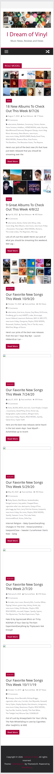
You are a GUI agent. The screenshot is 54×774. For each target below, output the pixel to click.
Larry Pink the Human (29, 509)
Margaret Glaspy (31, 130)
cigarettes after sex (13, 506)
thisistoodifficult (12, 518)
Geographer (10, 414)
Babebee (20, 124)
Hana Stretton (11, 127)
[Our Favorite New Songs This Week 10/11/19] (27, 657)
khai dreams (32, 704)
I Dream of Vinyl (27, 34)
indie (39, 127)
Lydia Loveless (21, 414)
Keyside (44, 127)
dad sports (26, 506)
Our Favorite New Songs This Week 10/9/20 (24, 296)
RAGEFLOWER (25, 136)
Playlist (31, 321)
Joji (39, 605)
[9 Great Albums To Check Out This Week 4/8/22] (27, 182)
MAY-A (36, 318)
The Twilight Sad (12, 713)
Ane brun (20, 312)
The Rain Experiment (26, 614)
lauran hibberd (11, 318)
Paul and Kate (30, 304)
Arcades (11, 602)
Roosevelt (9, 324)
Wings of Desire (20, 327)
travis (41, 324)
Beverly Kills (28, 602)
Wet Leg (34, 232)
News (9, 101)
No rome (23, 512)
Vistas (21, 518)
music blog (42, 130)
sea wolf (20, 611)
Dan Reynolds (34, 701)
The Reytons (38, 142)
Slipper (26, 611)
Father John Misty (29, 223)
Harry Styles (10, 704)
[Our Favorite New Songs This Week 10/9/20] (27, 271)
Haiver (42, 124)
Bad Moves (22, 500)
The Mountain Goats (25, 142)
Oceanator (11, 229)
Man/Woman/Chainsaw (15, 130)
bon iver (27, 408)
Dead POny (20, 411)
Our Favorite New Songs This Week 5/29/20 (24, 484)
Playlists (10, 289)
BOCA (21, 408)
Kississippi (38, 315)
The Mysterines (12, 614)
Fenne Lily (34, 411)
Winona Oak (24, 713)
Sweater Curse (17, 515)
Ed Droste (43, 312)
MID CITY (43, 318)
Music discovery (12, 133)
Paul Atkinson (28, 116)
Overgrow (23, 321)
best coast (19, 602)
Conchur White (39, 602)
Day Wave (35, 312)
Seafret (18, 710)
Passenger (20, 229)
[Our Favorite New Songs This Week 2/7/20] (27, 561)
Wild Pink (9, 327)
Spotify (23, 324)
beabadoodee (33, 500)
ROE (37, 608)
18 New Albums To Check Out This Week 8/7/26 (25, 108)
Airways (11, 698)
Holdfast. (20, 127)
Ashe (10, 408)
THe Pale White (34, 710)
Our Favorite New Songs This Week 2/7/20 (24, 586)
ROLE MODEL (11, 139)
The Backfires (11, 142)
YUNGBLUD (33, 713)
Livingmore (42, 704)
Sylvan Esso (10, 420)
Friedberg (9, 315)
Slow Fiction (32, 139)
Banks (19, 223)
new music (33, 133)
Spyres (39, 611)
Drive (28, 411)
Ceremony (29, 124)
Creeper (45, 408)
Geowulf (43, 701)
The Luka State (29, 515)
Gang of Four (36, 506)
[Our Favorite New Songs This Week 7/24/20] (27, 367)
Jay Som (17, 509)
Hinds (35, 605)
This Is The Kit (32, 324)
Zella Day (27, 518)
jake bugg (9, 509)
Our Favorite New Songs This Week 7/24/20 (24, 392)
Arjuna (27, 312)
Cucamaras (11, 411)
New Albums (24, 133)
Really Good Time (38, 136)
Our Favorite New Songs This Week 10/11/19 (24, 682)
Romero (39, 229)
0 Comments (13, 120)
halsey (29, 605)
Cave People (36, 408)
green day (22, 605)
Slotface (17, 324)
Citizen (36, 124)
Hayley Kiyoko (21, 704)
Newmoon (24, 707)
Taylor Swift (20, 420)
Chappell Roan (32, 503)
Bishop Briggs (32, 698)
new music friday (12, 136)
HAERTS (25, 315)
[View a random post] (47, 51)
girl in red (17, 315)
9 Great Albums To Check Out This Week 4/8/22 (25, 207)
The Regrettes (25, 232)
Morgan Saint (33, 414)
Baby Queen (12, 500)
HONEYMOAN (30, 127)
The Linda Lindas (12, 232)
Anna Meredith (20, 698)
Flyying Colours (11, 605)
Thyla (37, 614)
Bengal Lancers (12, 503)
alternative (12, 124)
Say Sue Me (10, 710)
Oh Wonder (24, 608)
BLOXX (15, 408)
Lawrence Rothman (25, 318)
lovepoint (42, 509)
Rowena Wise (22, 139)
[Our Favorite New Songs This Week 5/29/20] (27, 459)
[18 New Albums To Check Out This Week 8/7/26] (27, 83)
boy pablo (22, 503)
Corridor (25, 701)
